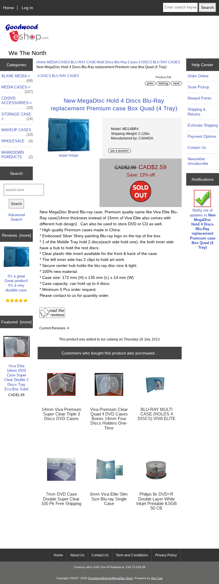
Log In (27, 7)
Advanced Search (16, 217)
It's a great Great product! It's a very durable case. (16, 283)
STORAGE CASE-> (17, 116)
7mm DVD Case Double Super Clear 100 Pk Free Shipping (61, 499)
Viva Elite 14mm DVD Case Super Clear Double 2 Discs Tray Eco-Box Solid (16, 377)
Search (16, 173)
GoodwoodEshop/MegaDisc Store (110, 578)
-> (17, 88)
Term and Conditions (132, 555)
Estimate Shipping (203, 125)
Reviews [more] (16, 235)
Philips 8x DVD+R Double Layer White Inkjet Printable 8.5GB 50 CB (156, 501)
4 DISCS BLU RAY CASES (159, 62)
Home (8, 7)
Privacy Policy (166, 555)
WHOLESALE (17, 141)
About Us (77, 555)
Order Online (198, 76)
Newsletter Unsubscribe (198, 161)
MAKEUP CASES (17, 131)
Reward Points (200, 98)
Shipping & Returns (197, 111)
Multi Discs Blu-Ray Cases (117, 62)
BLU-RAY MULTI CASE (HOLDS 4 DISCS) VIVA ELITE (156, 414)
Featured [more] (16, 322)
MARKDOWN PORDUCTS (17, 154)
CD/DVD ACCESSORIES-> (17, 102)
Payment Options (202, 136)
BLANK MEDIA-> (17, 77)
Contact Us (197, 147)
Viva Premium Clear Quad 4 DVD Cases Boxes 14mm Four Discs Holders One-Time (109, 418)
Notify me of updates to (203, 229)
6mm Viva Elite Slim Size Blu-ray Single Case (109, 499)
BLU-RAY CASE (83, 62)
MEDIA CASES (58, 62)
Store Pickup (198, 87)
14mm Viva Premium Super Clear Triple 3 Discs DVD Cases (61, 414)
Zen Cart (157, 578)
